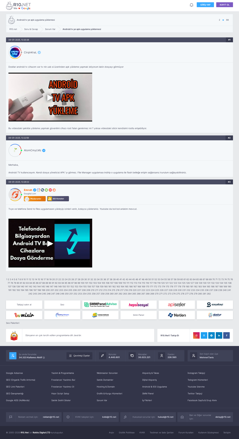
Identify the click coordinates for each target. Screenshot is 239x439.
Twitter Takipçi (195, 393)
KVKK (142, 432)
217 (122, 290)
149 (60, 286)
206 (75, 290)
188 (221, 286)
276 (182, 293)
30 (85, 279)
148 (55, 286)
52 (155, 279)
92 (56, 283)
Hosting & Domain (106, 386)
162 (114, 286)
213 (105, 290)
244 (39, 293)
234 (197, 290)
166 (131, 286)
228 (171, 290)
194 (22, 290)
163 (118, 286)
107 (111, 283)
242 (30, 293)
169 (143, 286)
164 (122, 286)
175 (167, 286)
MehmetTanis (207, 357)
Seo (62, 304)
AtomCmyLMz (32, 150)
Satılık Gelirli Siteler (61, 400)
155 (85, 286)
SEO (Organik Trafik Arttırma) (20, 380)
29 (82, 279)
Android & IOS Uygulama (154, 386)
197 (35, 290)
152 (72, 286)
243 (35, 293)
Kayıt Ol (224, 4)
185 (208, 286)
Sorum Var (102, 400)
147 (51, 286)
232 (188, 290)
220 (135, 290)
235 (202, 290)
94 (62, 283)
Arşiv (111, 432)
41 (121, 279)
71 (216, 279)
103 (95, 283)
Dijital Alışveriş (149, 380)
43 (127, 279)
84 (30, 283)
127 (192, 283)
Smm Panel (138, 315)
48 (143, 279)
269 (152, 293)
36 (104, 279)
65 (197, 279)
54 (162, 279)
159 (101, 286)
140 (22, 286)
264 (130, 293)
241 (229, 290)
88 (43, 283)
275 (178, 293)
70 (213, 279)
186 (212, 286)
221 (139, 290)
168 (139, 286)
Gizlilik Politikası (127, 432)
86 (37, 283)
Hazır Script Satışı (60, 393)
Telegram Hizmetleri (198, 380)
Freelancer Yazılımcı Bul (63, 380)
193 (18, 290)
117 (151, 283)
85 (34, 283)
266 (139, 293)
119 (158, 283)
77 (9, 283)
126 (188, 283)
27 (76, 279)
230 (180, 290)
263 (125, 293)
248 (58, 293)
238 (216, 290)
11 (27, 279)
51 (153, 279)
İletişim (227, 432)
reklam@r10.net (51, 417)
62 (187, 279)
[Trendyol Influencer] (24, 315)
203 (61, 290)
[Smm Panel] (138, 304)
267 (143, 293)
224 (152, 290)
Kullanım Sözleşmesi (208, 432)
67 (204, 279)
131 (208, 283)
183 (200, 286)
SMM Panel (148, 393)
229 (175, 290)
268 (148, 293)
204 (66, 290)
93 (59, 283)
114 (139, 283)
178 (179, 286)
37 (108, 279)
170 (147, 286)
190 (229, 286)
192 (14, 290)
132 (213, 283)
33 (95, 279)
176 (171, 286)
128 (196, 283)
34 (98, 279)
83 (27, 283)
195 (26, 290)
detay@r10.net (223, 417)
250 (67, 293)
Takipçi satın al (24, 304)
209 (88, 290)
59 (178, 279)
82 (24, 283)
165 (126, 286)
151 (68, 286)
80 (18, 283)
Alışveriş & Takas (150, 373)
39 (114, 279)
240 (225, 290)
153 (76, 286)
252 (75, 293)
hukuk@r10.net (165, 417)
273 (169, 293)
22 (59, 279)
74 (225, 279)
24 (66, 279)
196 (31, 290)
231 (184, 290)
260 (112, 293)
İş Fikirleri (147, 400)
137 (9, 286)
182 (196, 286)
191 (10, 290)
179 (183, 286)
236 (207, 290)
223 (148, 290)
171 (151, 286)
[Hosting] (62, 315)
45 (133, 279)
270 (157, 293)
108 (116, 283)
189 (225, 286)
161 (110, 286)
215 (113, 290)
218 (126, 290)
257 (98, 293)
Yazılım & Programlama (62, 373)
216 (118, 290)
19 (50, 279)
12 (30, 279)
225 (157, 290)
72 (219, 279)
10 (24, 279)
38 (111, 279)
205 (70, 290)
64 (194, 279)
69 (210, 279)
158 (97, 286)
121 (167, 283)
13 (33, 279)
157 (93, 286)
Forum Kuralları (186, 432)
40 (117, 279)
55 (165, 279)
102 (91, 283)
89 (47, 283)
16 (42, 279)
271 (161, 293)
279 (195, 293)
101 (86, 283)
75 (228, 279)
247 (53, 293)
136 (230, 283)
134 (221, 283)
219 (130, 290)
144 (39, 286)
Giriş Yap (205, 4)
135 (225, 283)
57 (172, 279)
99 (79, 283)
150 (64, 286)
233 (193, 290)
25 (69, 279)
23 (63, 279)
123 (175, 283)
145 (43, 286)
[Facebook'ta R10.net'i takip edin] (226, 335)
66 (200, 279)
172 (155, 286)
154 (80, 286)
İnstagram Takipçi (196, 373)
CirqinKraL (30, 52)
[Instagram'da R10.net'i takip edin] (196, 335)
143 (34, 286)
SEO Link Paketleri (15, 386)
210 (92, 290)
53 (159, 279)
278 (191, 293)
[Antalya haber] (100, 315)
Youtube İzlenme (196, 386)
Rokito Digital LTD (41, 432)
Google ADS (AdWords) (18, 400)
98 (75, 283)
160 (106, 286)
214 (109, 290)
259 (107, 293)
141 (26, 286)
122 (171, 283)
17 (45, 279)
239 (220, 290)
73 (222, 279)
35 (101, 279)
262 (120, 293)
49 (146, 279)
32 (91, 279)
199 (43, 290)
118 (155, 283)
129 (200, 283)
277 (187, 293)
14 (36, 279)
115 (143, 283)
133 (217, 283)
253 (80, 293)
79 (15, 283)
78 (12, 283)
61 (185, 279)
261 (116, 293)
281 (204, 293)
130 (204, 283)
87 (40, 283)
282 (209, 293)
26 (72, 279)
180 (187, 286)
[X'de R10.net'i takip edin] (204, 335)
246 (49, 293)
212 (101, 290)
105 (103, 283)
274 (174, 293)
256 (94, 293)
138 (14, 286)
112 (131, 283)
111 (127, 283)
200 (48, 290)
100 (82, 283)
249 (62, 293)
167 (135, 286)
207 (79, 290)
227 (166, 290)
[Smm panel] (100, 304)
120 (163, 283)
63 (191, 279)
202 (57, 290)
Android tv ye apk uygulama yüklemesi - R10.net (19, 5)
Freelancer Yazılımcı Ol (62, 386)
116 (147, 283)
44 (130, 279)
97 (72, 283)
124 (179, 283)
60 (181, 279)
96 (69, 283)
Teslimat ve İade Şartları (162, 432)
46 (136, 279)
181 (191, 286)
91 (53, 283)
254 (84, 293)
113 (135, 283)
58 (175, 279)
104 (99, 283)
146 (47, 286)
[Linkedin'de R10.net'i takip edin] (219, 335)
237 (211, 290)
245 (44, 293)
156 (89, 286)
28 (79, 279)
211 (96, 290)
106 (107, 283)
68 (207, 279)
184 (204, 286)
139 (18, 286)
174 (163, 286)
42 (123, 279)
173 (159, 286)
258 (103, 293)
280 (200, 293)
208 (84, 290)
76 (231, 279)
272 (165, 293)
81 (21, 283)
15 (39, 279)
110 (124, 283)
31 (88, 279)
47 (140, 279)
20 (53, 279)
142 (30, 286)
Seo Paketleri (12, 323)
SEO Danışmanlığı (14, 393)
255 (89, 293)
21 (56, 279)
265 (134, 293)
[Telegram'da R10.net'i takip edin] (211, 335)
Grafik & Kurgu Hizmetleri (109, 393)
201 (52, 290)
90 (50, 283)
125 (184, 283)
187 (217, 286)
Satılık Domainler (105, 380)
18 (47, 279)
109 (120, 283)
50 (149, 279)
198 (39, 290)
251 (71, 293)
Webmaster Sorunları (107, 373)
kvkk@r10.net (109, 417)
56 (168, 279)
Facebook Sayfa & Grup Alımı (202, 400)
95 (66, 283)
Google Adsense (14, 373)
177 (175, 286)
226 (162, 290)
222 (143, 290)
